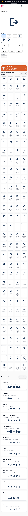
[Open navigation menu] (25, 6)
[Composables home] (6, 6)
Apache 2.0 (4, 56)
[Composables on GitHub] (21, 6)
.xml (19, 45)
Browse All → (23, 73)
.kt (11, 45)
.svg (5, 45)
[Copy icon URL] (7, 11)
